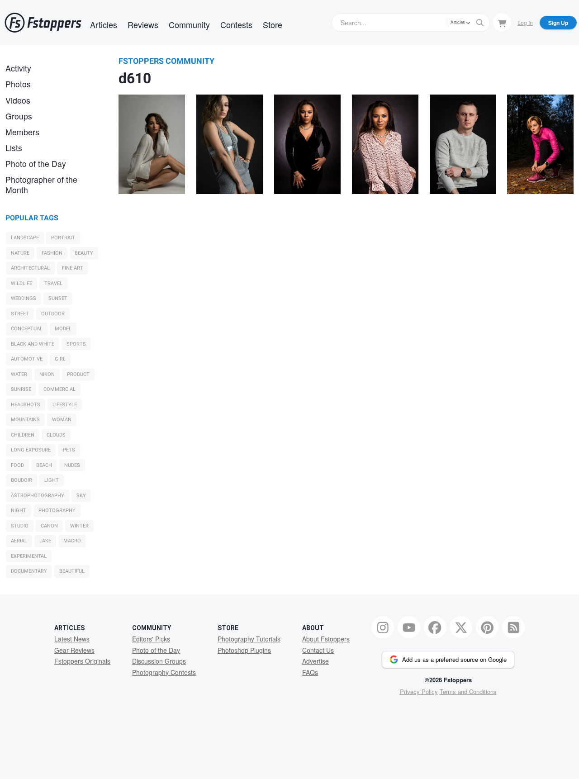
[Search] (480, 22)
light (51, 480)
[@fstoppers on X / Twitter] (461, 627)
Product (78, 374)
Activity (18, 68)
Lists (13, 147)
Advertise (315, 660)
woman (61, 419)
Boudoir (21, 480)
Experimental (29, 556)
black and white (32, 344)
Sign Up (558, 23)
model (63, 328)
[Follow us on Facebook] (435, 627)
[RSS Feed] (513, 627)
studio (19, 526)
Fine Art (72, 268)
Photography (57, 510)
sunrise (21, 389)
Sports (76, 344)
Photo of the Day (35, 163)
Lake (45, 541)
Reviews (143, 24)
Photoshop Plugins (244, 650)
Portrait (63, 238)
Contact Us (318, 650)
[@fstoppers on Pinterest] (487, 627)
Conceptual (27, 328)
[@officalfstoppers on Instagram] (382, 627)
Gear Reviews (74, 650)
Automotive (27, 359)
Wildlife (21, 283)
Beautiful (72, 571)
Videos (17, 100)
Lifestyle (64, 404)
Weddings (23, 298)
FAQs (310, 672)
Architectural (30, 268)
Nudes (72, 465)
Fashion (52, 253)
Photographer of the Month (41, 184)
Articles (103, 24)
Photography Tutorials (249, 638)
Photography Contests (164, 672)
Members (22, 132)
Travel (53, 283)
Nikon (47, 374)
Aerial (19, 541)
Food (17, 465)
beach (44, 465)
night (18, 510)
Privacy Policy (419, 691)
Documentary (29, 571)
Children (22, 435)
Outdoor (53, 314)
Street (20, 314)
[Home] (43, 22)
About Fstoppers (326, 638)
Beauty (84, 253)
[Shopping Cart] (502, 22)
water (19, 374)
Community (189, 24)
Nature (20, 253)
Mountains (25, 419)
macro (72, 541)
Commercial (59, 389)
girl (60, 359)
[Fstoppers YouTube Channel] (409, 627)
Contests (236, 24)
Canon (49, 526)
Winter (79, 526)
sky (81, 495)
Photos (18, 84)
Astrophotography (37, 495)
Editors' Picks (151, 638)
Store (272, 24)
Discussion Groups (159, 660)
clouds (56, 435)
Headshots (25, 404)
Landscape (25, 238)
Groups (18, 116)
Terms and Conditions (468, 691)
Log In (525, 22)
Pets (69, 450)
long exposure (31, 450)
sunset (57, 298)
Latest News (72, 638)
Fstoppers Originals (82, 660)
